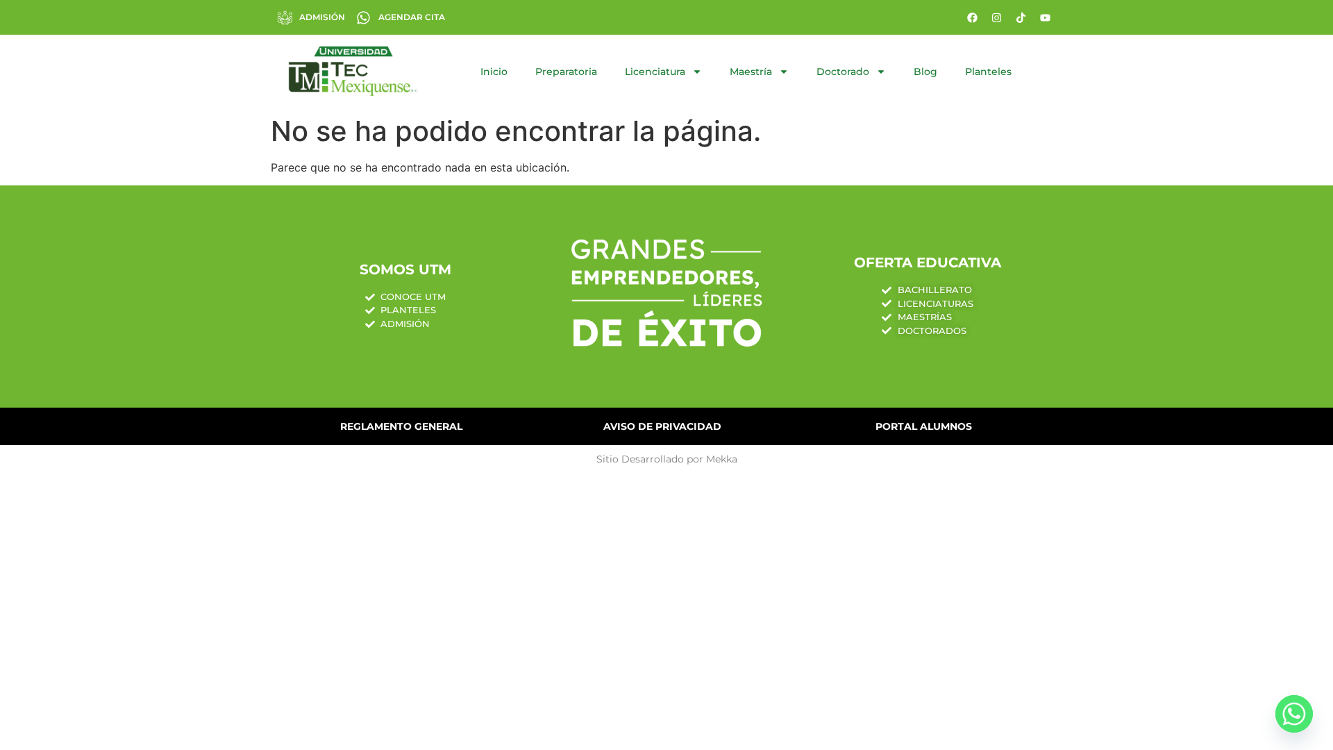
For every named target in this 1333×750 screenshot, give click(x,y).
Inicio (494, 71)
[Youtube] (1044, 17)
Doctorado (842, 71)
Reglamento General (401, 426)
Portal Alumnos (923, 426)
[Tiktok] (1020, 17)
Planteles (988, 71)
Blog (925, 71)
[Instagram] (996, 17)
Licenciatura (655, 71)
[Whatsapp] (1294, 714)
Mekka (721, 459)
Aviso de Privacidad (662, 426)
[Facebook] (972, 17)
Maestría (751, 71)
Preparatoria (566, 71)
